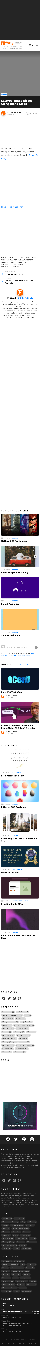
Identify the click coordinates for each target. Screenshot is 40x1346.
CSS (34, 258)
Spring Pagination (10, 604)
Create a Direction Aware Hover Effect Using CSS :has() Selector (18, 726)
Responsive (24, 262)
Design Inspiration (10, 1022)
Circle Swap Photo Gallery (15, 572)
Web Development (10, 266)
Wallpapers (20, 1052)
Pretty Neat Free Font (12, 775)
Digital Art (27, 1022)
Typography (22, 1048)
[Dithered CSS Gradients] (20, 791)
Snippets (6, 264)
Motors (23, 1038)
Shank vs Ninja (9, 1306)
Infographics (8, 1035)
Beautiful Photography (12, 1015)
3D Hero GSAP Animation (14, 541)
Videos (7, 1052)
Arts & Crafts (23, 1012)
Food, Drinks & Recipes (24, 1025)
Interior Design (24, 1035)
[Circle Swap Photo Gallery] (20, 556)
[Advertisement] (20, 20)
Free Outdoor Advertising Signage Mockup (21, 1312)
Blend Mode (19, 258)
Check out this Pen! (12, 207)
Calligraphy (8, 1018)
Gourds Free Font (10, 872)
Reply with (36, 647)
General (7, 1032)
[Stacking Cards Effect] (20, 887)
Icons (32, 1032)
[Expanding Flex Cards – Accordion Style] (20, 822)
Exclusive (7, 1025)
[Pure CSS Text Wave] (20, 678)
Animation (6, 258)
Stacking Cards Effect (12, 904)
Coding (15, 538)
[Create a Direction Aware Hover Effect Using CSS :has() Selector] (20, 712)
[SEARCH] (33, 45)
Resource (12, 262)
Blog (28, 1015)
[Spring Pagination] (20, 587)
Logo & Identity (9, 1038)
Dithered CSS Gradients (13, 807)
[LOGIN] (30, 45)
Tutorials (23, 901)
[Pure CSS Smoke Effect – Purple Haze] (20, 919)
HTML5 (18, 260)
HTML (10, 260)
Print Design (8, 1045)
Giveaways (19, 1032)
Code (29, 258)
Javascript (28, 260)
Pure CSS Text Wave (11, 692)
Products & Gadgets (26, 1045)
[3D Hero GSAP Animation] (20, 524)
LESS (4, 262)
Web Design (17, 264)
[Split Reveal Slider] (20, 619)
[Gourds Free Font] (20, 856)
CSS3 (4, 260)
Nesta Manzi (7, 1303)
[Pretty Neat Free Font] (20, 759)
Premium (25, 1042)
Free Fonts (16, 772)
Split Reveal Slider (11, 635)
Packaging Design (10, 1042)
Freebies (8, 1028)
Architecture (8, 1012)
